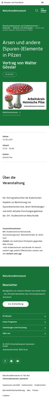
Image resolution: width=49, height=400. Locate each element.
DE (42, 3)
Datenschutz (27, 385)
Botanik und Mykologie (23, 28)
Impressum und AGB (11, 385)
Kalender (6, 28)
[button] (36, 10)
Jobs (28, 390)
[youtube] (17, 361)
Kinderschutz (40, 385)
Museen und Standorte (13, 3)
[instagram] (11, 361)
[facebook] (5, 361)
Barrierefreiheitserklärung (14, 390)
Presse (35, 390)
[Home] (14, 10)
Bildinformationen (10, 112)
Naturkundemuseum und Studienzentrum (20, 26)
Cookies (6, 396)
